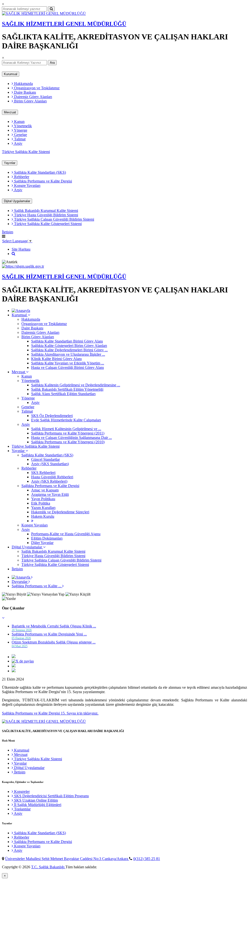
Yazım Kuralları (43, 508)
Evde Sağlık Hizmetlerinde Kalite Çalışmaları (66, 420)
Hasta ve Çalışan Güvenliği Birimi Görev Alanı (67, 367)
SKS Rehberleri (43, 473)
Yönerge (20, 130)
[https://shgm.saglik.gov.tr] (23, 266)
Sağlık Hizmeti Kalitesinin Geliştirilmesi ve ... (66, 429)
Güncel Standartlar (45, 459)
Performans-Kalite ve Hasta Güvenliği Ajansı (65, 534)
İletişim (7, 232)
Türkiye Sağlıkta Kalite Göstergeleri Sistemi (47, 224)
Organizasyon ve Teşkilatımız (36, 88)
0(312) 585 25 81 (146, 859)
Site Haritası (21, 249)
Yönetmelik (22, 126)
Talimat (19, 139)
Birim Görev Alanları (30, 101)
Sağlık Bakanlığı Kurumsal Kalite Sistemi (45, 210)
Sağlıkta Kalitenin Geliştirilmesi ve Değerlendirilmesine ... (75, 385)
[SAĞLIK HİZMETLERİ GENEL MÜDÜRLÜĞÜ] (44, 13)
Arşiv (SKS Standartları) (50, 464)
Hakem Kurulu (42, 516)
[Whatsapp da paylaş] (14, 671)
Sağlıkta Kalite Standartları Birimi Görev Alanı (67, 341)
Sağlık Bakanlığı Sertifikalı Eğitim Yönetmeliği (67, 389)
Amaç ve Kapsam (45, 490)
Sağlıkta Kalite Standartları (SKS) (39, 172)
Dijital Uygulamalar (17, 201)
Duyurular (20, 582)
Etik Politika (40, 503)
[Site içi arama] (13, 254)
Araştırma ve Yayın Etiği (50, 494)
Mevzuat (10, 112)
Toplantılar (22, 809)
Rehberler (21, 177)
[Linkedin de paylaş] (14, 666)
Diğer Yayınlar (42, 543)
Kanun (19, 121)
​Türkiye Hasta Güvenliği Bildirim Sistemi (45, 215)
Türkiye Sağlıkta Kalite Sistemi (26, 152)
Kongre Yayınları (26, 185)
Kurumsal (10, 74)
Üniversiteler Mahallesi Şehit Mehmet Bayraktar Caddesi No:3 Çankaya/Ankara (67, 859)
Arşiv (17, 143)
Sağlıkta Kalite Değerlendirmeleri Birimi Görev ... (69, 350)
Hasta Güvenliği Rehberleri (52, 477)
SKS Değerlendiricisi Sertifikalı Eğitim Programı (51, 796)
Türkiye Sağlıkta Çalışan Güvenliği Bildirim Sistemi (53, 219)
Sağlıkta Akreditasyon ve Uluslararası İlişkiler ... (68, 354)
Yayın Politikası (43, 499)
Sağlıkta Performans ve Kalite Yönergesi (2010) (68, 442)
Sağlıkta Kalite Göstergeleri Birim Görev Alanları (69, 346)
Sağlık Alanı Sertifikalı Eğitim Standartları (63, 394)
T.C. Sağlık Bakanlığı (48, 867)
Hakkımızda (23, 84)
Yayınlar (9, 163)
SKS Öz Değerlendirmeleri (52, 416)
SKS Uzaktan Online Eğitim (35, 800)
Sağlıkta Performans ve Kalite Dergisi (42, 181)
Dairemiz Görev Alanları (32, 97)
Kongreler (21, 791)
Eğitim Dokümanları (46, 538)
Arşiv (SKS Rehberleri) (49, 481)
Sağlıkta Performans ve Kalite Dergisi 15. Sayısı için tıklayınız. (50, 713)
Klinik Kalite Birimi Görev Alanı (56, 359)
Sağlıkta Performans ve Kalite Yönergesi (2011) (67, 433)
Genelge (20, 135)
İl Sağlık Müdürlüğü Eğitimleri (37, 805)
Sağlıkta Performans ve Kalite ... (37, 586)
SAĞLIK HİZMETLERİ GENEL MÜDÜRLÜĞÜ (64, 24)
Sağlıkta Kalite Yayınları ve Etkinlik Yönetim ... (67, 363)
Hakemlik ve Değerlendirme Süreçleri (60, 512)
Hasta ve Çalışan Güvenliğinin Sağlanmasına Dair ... (71, 437)
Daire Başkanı (24, 92)
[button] (3, 618)
